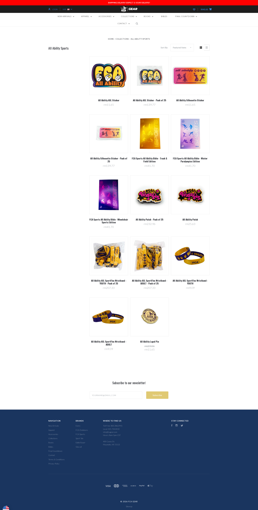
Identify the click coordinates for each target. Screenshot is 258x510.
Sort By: (164, 47)
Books (147, 16)
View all (79, 447)
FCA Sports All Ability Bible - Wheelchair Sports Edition (108, 221)
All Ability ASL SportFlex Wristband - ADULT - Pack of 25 (149, 282)
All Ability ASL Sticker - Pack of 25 (149, 100)
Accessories (105, 16)
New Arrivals (65, 16)
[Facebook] (171, 426)
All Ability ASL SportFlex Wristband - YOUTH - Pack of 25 (108, 282)
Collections (128, 16)
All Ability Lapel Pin (149, 341)
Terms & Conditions (56, 459)
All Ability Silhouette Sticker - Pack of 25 (108, 160)
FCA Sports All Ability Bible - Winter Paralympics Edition (190, 160)
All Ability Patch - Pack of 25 (149, 219)
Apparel (85, 16)
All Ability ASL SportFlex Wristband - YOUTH (190, 282)
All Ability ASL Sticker (108, 100)
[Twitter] (182, 426)
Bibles (164, 16)
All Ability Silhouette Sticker (190, 100)
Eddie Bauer (80, 442)
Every (78, 426)
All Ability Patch (190, 219)
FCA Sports (80, 434)
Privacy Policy (53, 463)
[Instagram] (176, 426)
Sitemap (129, 506)
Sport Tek (79, 438)
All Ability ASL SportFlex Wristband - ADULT (108, 343)
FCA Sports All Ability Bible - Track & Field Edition (149, 160)
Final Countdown (185, 16)
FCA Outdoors (82, 430)
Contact (122, 23)
